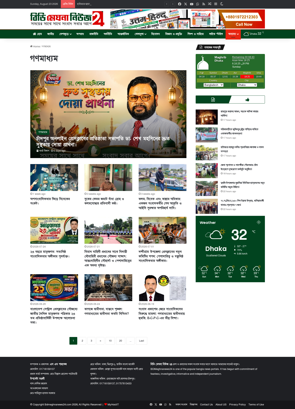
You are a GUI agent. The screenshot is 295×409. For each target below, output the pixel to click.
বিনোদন (155, 34)
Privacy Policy (237, 404)
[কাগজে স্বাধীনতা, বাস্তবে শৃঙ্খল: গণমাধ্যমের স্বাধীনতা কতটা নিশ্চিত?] (108, 287)
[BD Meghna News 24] (67, 18)
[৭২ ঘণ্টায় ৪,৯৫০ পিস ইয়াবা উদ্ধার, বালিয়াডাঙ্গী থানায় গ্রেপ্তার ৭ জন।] (207, 206)
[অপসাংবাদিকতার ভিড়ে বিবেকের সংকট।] (54, 177)
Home (36, 46)
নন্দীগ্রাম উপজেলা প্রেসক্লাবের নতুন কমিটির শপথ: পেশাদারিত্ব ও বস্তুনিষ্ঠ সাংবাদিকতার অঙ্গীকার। (161, 256)
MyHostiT (113, 404)
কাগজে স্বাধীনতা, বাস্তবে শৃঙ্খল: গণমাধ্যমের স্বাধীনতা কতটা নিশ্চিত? (106, 311)
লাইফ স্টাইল (216, 34)
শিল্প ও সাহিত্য (196, 34)
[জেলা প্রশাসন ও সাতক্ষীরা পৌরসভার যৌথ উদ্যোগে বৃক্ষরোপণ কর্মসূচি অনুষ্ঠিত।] (207, 170)
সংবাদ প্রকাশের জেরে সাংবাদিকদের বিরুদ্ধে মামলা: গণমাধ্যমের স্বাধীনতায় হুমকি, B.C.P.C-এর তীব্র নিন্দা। (162, 313)
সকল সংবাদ (181, 404)
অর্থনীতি (108, 34)
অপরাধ (80, 34)
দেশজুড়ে (64, 34)
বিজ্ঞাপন (193, 404)
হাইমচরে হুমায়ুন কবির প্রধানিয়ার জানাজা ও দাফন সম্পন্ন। (103, 4)
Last (141, 341)
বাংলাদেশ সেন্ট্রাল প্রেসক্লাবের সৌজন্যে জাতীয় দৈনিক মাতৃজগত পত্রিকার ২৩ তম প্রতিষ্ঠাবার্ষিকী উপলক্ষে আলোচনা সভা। (53, 316)
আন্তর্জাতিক (123, 34)
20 (120, 341)
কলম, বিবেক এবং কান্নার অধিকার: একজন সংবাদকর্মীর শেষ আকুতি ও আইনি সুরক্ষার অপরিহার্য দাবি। (160, 203)
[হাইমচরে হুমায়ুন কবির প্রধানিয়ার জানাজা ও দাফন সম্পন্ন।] (207, 152)
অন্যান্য (232, 34)
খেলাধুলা (139, 34)
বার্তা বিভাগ (44, 150)
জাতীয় (50, 34)
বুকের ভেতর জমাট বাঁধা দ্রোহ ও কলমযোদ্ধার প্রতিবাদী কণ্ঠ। (104, 201)
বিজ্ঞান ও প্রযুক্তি (173, 34)
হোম (39, 34)
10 (110, 341)
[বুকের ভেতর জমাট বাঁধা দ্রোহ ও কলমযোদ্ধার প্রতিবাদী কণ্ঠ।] (108, 177)
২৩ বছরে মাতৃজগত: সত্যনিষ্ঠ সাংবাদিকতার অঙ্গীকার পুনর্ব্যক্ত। (49, 254)
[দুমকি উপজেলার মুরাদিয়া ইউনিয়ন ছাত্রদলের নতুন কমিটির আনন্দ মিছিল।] (207, 188)
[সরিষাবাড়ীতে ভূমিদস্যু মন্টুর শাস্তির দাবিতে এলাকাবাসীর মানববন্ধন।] (207, 134)
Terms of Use (256, 404)
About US (221, 404)
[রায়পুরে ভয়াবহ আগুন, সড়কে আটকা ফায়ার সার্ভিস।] (207, 117)
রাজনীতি (94, 34)
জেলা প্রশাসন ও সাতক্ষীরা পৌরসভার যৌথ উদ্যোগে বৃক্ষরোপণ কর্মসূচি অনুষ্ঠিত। (239, 167)
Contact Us (206, 404)
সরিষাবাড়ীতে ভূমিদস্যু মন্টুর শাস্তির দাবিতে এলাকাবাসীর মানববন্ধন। (239, 131)
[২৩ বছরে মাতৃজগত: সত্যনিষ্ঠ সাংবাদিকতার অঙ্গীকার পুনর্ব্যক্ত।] (54, 230)
